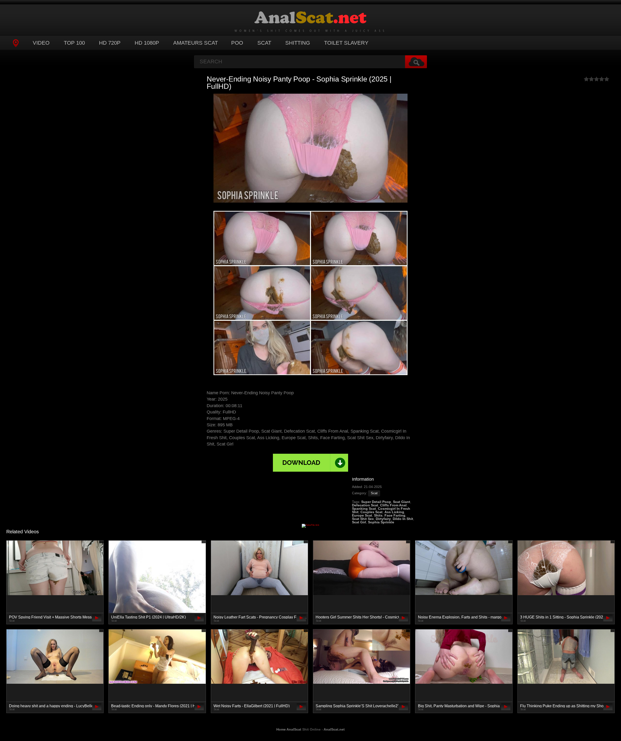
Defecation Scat (365, 505)
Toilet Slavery (346, 43)
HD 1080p (147, 43)
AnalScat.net (334, 729)
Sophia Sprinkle (381, 522)
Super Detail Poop (376, 502)
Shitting (297, 43)
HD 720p (110, 43)
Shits (378, 515)
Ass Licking (394, 512)
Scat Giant (401, 502)
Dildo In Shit (403, 519)
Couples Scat (371, 512)
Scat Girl (359, 522)
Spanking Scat (364, 508)
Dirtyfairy (383, 519)
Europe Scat (362, 515)
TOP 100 (74, 43)
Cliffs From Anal (393, 505)
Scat (264, 43)
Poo (237, 43)
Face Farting (394, 515)
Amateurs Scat (195, 43)
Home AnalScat (288, 729)
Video (41, 43)
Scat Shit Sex (363, 519)
